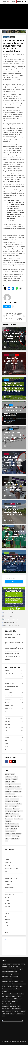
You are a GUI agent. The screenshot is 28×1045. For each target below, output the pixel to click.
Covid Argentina (9, 784)
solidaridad (8, 836)
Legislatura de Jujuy (13, 806)
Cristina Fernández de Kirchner (12, 786)
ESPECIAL (6, 379)
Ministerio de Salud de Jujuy (11, 813)
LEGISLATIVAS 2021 (9, 705)
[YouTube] (10, 761)
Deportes (7, 528)
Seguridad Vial (13, 828)
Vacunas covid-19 (15, 838)
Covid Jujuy (17, 784)
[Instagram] (14, 761)
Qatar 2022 (8, 821)
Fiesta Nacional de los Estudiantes (13, 796)
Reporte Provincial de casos (12, 826)
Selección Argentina (10, 831)
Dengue (20, 789)
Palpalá (7, 816)
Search (14, 581)
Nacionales (6, 37)
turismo (7, 838)
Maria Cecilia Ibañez (9, 54)
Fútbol (6, 799)
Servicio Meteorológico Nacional (13, 833)
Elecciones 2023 (17, 791)
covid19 (13, 781)
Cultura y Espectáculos (10, 673)
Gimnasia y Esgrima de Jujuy (12, 801)
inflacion (12, 804)
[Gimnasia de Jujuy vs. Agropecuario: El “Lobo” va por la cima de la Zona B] (14, 561)
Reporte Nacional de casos (11, 823)
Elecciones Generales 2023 (11, 686)
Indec (6, 804)
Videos (16, 355)
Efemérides (8, 791)
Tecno (6, 746)
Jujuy (6, 806)
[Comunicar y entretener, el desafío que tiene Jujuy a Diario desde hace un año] (14, 487)
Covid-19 (7, 781)
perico (19, 816)
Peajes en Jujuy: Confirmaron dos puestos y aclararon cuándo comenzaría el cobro (13, 636)
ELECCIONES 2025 (9, 683)
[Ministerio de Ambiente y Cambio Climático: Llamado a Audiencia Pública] (14, 388)
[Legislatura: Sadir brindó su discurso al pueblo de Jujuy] (14, 363)
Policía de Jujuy (8, 818)
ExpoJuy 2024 (8, 692)
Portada (12, 37)
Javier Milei (18, 804)
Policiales (7, 727)
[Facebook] (6, 761)
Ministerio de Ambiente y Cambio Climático (13, 811)
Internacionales (9, 699)
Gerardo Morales (14, 799)
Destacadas (7, 503)
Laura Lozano (9, 347)
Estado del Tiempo (10, 794)
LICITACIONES (8, 708)
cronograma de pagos (10, 789)
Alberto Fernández (9, 774)
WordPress (24, 1041)
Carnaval (7, 670)
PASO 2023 (7, 724)
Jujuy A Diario (9, 371)
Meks (15, 1041)
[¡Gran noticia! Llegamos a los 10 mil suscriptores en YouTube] (14, 413)
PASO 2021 (7, 721)
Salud (6, 743)
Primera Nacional (18, 818)
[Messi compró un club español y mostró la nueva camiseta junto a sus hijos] (14, 536)
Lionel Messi (8, 809)
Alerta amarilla (8, 776)
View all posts (7, 306)
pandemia (13, 816)
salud (6, 828)
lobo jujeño (16, 809)
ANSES (15, 776)
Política (7, 730)
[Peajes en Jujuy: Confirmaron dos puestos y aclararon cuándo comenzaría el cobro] (14, 512)
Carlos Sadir (15, 779)
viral (6, 841)
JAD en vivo (7, 702)
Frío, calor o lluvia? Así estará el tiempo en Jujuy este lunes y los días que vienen (14, 658)
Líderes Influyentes (9, 711)
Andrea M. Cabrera (10, 470)
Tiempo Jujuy (16, 836)
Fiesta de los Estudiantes (11, 696)
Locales (6, 330)
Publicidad (7, 737)
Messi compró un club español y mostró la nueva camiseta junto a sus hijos (14, 642)
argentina (7, 779)
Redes (11, 404)
